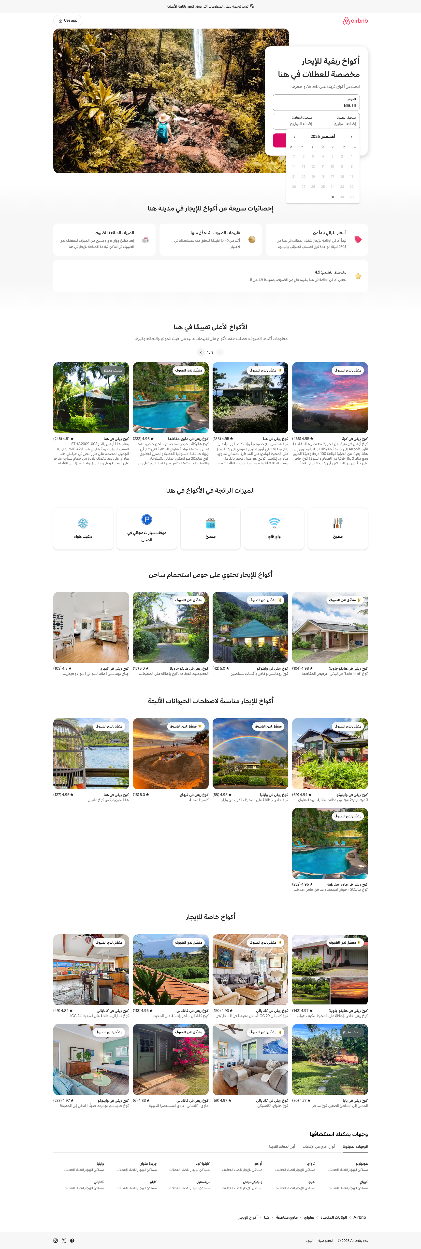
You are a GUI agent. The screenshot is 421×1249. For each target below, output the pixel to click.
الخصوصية (325, 1240)
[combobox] (316, 105)
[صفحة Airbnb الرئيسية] (355, 20)
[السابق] (220, 352)
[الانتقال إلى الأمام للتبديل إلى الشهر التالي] (294, 136)
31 (332, 197)
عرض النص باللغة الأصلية (184, 6)
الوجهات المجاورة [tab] (355, 1146)
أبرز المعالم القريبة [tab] (282, 1146)
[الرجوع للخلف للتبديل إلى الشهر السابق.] (351, 136)
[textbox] (338, 124)
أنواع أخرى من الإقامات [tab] (319, 1146)
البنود (310, 1240)
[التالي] (201, 352)
